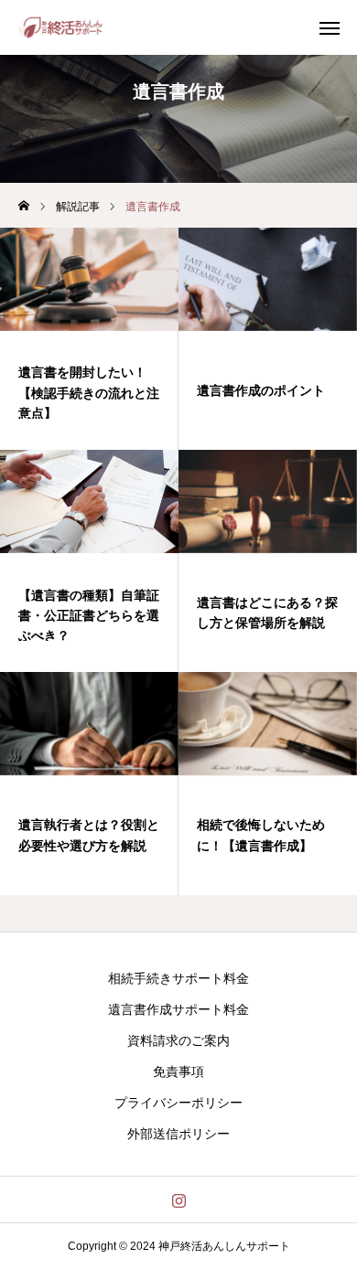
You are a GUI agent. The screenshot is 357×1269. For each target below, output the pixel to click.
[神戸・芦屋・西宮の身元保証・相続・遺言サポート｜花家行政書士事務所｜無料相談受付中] (60, 27)
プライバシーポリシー (178, 1102)
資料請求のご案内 (178, 1040)
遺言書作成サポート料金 (178, 1009)
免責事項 (178, 1071)
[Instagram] (179, 1199)
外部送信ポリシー (178, 1133)
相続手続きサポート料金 (178, 978)
